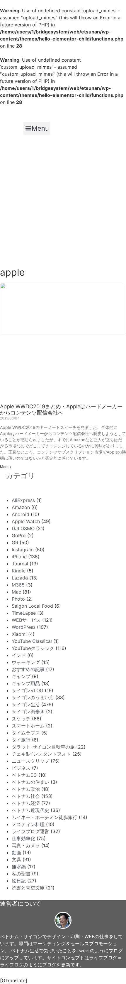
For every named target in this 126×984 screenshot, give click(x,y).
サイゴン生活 (26, 704)
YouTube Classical (32, 641)
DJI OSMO (23, 528)
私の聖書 (21, 874)
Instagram (23, 549)
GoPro (19, 535)
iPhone (19, 557)
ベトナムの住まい (30, 782)
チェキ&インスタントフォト (41, 754)
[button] (36, 128)
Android (20, 514)
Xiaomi (19, 634)
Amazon (21, 507)
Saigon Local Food (32, 606)
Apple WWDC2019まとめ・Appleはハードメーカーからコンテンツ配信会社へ (61, 409)
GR (15, 542)
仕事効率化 (23, 838)
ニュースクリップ (30, 761)
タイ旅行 (21, 740)
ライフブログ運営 (30, 831)
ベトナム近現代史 (30, 810)
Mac (16, 592)
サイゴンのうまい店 (33, 697)
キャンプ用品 (26, 683)
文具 (16, 859)
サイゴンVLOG (27, 690)
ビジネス (21, 768)
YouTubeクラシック (33, 648)
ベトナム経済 (26, 803)
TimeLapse (24, 613)
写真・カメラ (26, 845)
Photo (18, 599)
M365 (18, 585)
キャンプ (21, 676)
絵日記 (19, 881)
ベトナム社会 (26, 796)
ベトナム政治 (26, 789)
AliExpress (23, 500)
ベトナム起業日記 (25, 112)
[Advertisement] (63, 201)
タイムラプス (26, 733)
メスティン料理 (28, 824)
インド (19, 655)
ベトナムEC (24, 775)
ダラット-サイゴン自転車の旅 (43, 747)
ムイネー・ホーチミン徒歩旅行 (44, 817)
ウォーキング (26, 662)
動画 (16, 852)
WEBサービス (26, 620)
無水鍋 (19, 867)
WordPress (23, 627)
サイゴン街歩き (28, 712)
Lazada (20, 578)
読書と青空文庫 (28, 888)
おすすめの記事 (28, 669)
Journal (20, 564)
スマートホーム (28, 726)
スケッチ (21, 719)
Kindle (18, 571)
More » (5, 466)
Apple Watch (26, 521)
